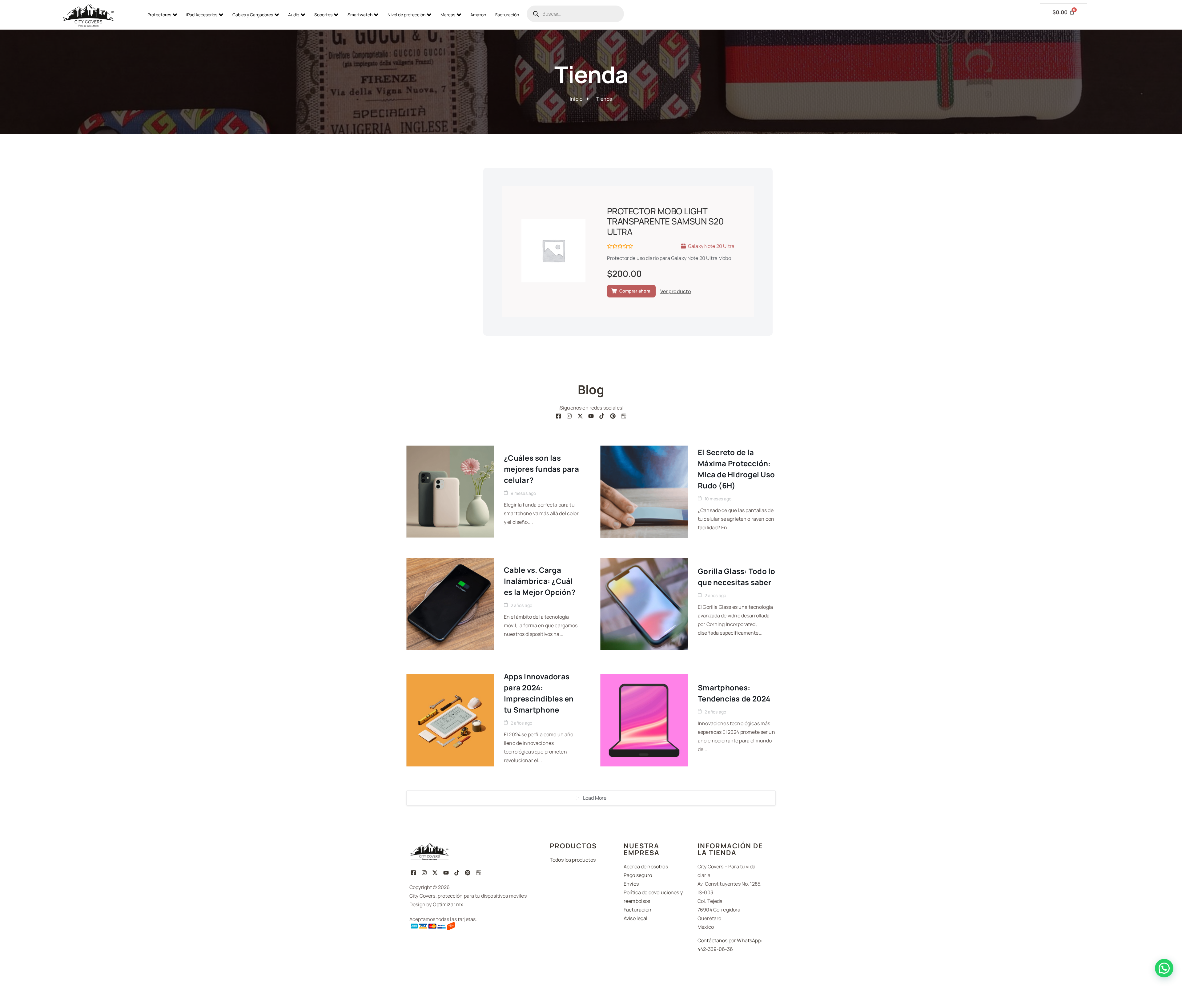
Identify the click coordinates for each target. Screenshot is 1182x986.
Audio (293, 15)
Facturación (507, 15)
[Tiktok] (602, 416)
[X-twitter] (580, 416)
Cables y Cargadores (252, 15)
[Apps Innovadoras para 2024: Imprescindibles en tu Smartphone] (450, 720)
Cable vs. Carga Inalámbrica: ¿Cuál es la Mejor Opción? (539, 581)
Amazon (478, 15)
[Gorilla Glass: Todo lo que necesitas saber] (644, 604)
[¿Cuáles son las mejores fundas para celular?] (450, 492)
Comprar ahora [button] (635, 291)
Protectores (159, 15)
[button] (1164, 968)
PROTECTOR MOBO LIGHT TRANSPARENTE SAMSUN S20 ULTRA (665, 221)
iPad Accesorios (201, 15)
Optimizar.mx (448, 904)
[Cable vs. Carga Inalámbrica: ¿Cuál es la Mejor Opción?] (450, 604)
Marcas (447, 15)
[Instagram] (569, 416)
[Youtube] (591, 416)
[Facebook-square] (558, 416)
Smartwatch (360, 15)
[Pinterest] (613, 416)
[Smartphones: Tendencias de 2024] (644, 720)
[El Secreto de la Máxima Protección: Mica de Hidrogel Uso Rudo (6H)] (644, 492)
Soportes (323, 15)
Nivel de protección (406, 15)
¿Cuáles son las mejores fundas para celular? (541, 469)
